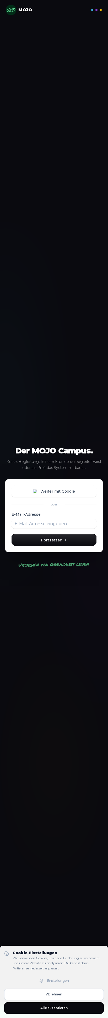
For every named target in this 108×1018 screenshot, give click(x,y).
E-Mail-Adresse (26, 514)
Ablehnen (54, 994)
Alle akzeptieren (53, 1008)
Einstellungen (58, 981)
